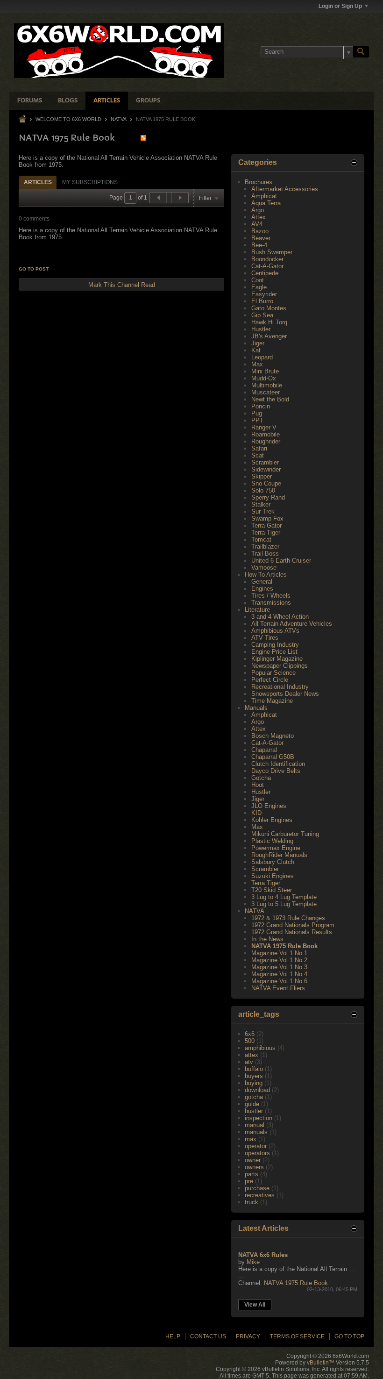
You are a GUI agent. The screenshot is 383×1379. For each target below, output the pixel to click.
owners (254, 1167)
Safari (259, 448)
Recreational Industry (280, 686)
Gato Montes (268, 308)
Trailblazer (265, 546)
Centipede (264, 273)
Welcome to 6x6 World (68, 119)
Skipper (261, 476)
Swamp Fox (267, 518)
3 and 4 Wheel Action (280, 616)
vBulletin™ (320, 1362)
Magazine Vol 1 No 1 (279, 953)
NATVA (119, 119)
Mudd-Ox (263, 378)
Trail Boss (265, 553)
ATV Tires (264, 637)
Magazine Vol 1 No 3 (279, 967)
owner (253, 1160)
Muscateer (265, 392)
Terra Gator (266, 525)
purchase (257, 1188)
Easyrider (264, 294)
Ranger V (264, 427)
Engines (262, 588)
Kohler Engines (271, 819)
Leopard (262, 357)
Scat (257, 455)
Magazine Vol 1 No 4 (279, 974)
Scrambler (265, 462)
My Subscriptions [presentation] (90, 182)
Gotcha (261, 777)
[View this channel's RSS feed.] (143, 137)
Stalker (260, 504)
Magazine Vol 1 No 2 (279, 960)
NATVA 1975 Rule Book (284, 946)
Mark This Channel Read (121, 284)
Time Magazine (272, 700)
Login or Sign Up (340, 6)
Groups (148, 100)
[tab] (38, 182)
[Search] (361, 51)
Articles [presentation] (38, 182)
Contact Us (208, 1336)
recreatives (260, 1195)
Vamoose (264, 567)
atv (249, 1061)
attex (251, 1054)
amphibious (260, 1047)
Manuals (256, 707)
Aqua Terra (266, 203)
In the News (267, 939)
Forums (29, 100)
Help (172, 1336)
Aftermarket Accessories (284, 189)
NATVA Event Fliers (278, 988)
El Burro (262, 301)
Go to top (349, 1336)
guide (252, 1103)
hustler (254, 1111)
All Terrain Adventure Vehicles (291, 623)
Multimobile (266, 385)
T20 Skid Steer (271, 889)
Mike (253, 1261)
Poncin (260, 406)
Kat (256, 350)
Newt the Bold (270, 399)
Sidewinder (266, 469)
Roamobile (265, 434)
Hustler (260, 329)
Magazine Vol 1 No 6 (279, 981)
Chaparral (264, 749)
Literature (257, 609)
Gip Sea (262, 315)
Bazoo (260, 231)
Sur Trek (263, 511)
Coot (257, 280)
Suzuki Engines (272, 875)
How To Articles (266, 574)
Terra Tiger (265, 532)
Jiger (257, 343)
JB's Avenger (269, 336)
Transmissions (271, 602)
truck (251, 1202)
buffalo (254, 1068)
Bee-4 (259, 245)
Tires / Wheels (271, 595)
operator (256, 1146)
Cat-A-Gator (267, 266)
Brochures (258, 182)
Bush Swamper (271, 252)
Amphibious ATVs (275, 630)
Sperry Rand (268, 497)
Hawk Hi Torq (269, 322)
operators (257, 1153)
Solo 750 (263, 490)
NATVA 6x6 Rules (263, 1254)
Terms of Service (297, 1336)
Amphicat (264, 196)
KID (256, 812)
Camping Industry (275, 644)
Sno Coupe (266, 483)
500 (250, 1040)
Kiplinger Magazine (277, 658)
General (261, 581)
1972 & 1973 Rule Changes (288, 918)
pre (249, 1181)
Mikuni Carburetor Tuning (285, 833)
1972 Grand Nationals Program (292, 925)
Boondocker (267, 259)
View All (254, 1304)
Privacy (248, 1336)
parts (251, 1174)
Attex (258, 217)
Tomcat (261, 539)
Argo (257, 210)
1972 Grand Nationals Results (291, 932)
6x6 (250, 1033)
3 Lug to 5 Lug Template (284, 903)
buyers (254, 1075)
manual (254, 1125)
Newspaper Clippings (279, 665)
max (250, 1139)
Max (257, 364)
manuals (256, 1132)
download (257, 1089)
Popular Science (273, 672)
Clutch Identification (278, 763)
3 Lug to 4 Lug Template (284, 896)
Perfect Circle (269, 679)
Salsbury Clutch (272, 861)
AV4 (256, 224)
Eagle (259, 287)
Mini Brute (265, 371)
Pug (256, 413)
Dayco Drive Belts (275, 770)
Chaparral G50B (272, 756)
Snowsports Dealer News (285, 693)
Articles (106, 100)
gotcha (254, 1096)
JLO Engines (268, 805)
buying (253, 1082)
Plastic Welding (272, 840)
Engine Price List (274, 651)
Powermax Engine (275, 847)
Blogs (68, 100)
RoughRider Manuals (279, 854)
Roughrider (265, 441)
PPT (257, 420)
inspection (258, 1118)
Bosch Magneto (272, 735)
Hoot (257, 784)
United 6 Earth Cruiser (281, 560)
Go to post (34, 269)
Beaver (260, 238)
